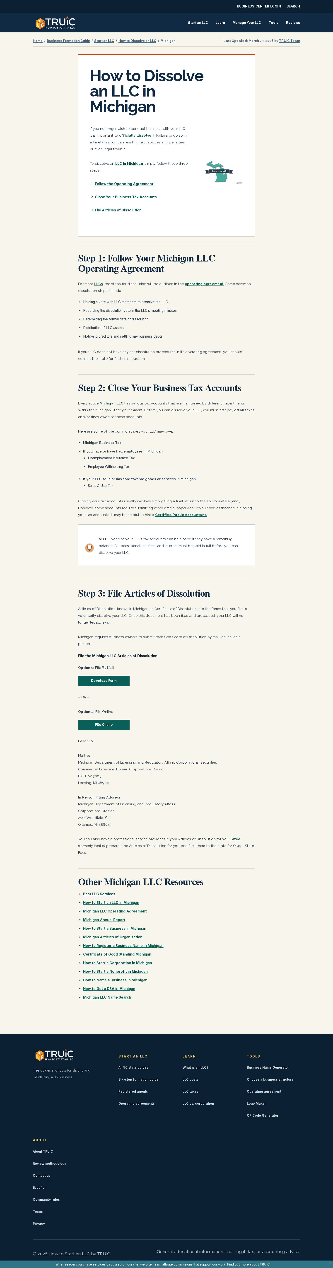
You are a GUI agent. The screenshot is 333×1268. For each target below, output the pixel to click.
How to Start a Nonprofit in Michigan (115, 971)
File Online (104, 724)
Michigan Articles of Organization (112, 937)
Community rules (46, 1199)
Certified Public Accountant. (181, 515)
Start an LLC (198, 22)
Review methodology (49, 1163)
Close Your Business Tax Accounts (126, 197)
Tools (273, 22)
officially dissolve (135, 135)
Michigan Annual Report (104, 920)
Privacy (39, 1223)
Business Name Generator (268, 1067)
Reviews (293, 22)
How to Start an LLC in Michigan (111, 902)
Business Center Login (259, 6)
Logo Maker (256, 1103)
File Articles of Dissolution (118, 210)
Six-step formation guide (138, 1079)
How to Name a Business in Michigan (115, 980)
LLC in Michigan (129, 164)
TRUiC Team (289, 41)
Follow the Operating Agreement (124, 184)
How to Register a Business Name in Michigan (123, 946)
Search (293, 6)
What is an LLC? (195, 1067)
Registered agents (133, 1091)
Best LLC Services (99, 894)
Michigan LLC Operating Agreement (115, 911)
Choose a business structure (270, 1079)
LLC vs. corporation (198, 1103)
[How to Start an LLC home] (55, 22)
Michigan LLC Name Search (107, 997)
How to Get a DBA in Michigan (109, 989)
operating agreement (204, 284)
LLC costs (190, 1079)
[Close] (331, 1262)
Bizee (235, 839)
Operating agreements (136, 1103)
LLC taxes (190, 1091)
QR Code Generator (262, 1115)
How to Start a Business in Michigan (114, 928)
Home (38, 41)
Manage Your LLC (247, 22)
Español (39, 1187)
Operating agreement (264, 1091)
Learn (220, 22)
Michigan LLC (111, 403)
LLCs (98, 284)
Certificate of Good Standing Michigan (117, 954)
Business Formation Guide (68, 41)
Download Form (104, 680)
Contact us (42, 1175)
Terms (38, 1211)
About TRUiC (43, 1151)
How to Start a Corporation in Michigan (117, 963)
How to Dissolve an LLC (137, 41)
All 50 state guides (133, 1067)
